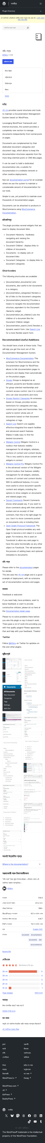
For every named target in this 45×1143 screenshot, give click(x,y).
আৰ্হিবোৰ (26, 1057)
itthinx (5, 55)
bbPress (7, 1094)
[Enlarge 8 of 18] (18, 814)
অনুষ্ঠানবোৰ (27, 1069)
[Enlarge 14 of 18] (39, 766)
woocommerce (36, 945)
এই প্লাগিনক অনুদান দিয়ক (10, 1029)
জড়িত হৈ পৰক (28, 1065)
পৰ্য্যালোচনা (8, 77)
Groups (9, 380)
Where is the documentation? (15, 864)
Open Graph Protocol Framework (20, 526)
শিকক (4, 1065)
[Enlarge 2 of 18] (18, 675)
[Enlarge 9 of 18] (18, 833)
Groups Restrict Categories (18, 398)
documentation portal (19, 180)
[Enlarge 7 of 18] (18, 787)
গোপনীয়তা (5, 1057)
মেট (4, 1090)
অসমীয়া (10, 1110)
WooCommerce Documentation (20, 358)
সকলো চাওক (39, 993)
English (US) (38, 929)
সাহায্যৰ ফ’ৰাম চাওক (8, 1011)
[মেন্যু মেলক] (41, 3)
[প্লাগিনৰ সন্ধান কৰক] (27, 27)
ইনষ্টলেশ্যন (8, 83)
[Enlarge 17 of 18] (39, 806)
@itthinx (12, 643)
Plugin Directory (8, 11)
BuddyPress (8, 1099)
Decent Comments (14, 500)
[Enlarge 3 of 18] (18, 688)
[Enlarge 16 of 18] (39, 792)
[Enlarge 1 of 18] (18, 661)
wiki (40, 940)
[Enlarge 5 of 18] (18, 726)
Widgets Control (13, 442)
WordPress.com (10, 1086)
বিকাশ (6, 89)
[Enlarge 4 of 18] (18, 716)
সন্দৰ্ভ (3, 1044)
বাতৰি (4, 1048)
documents (33, 940)
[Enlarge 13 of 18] (39, 743)
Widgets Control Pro (15, 464)
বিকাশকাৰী (5, 1073)
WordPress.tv (9, 1078)
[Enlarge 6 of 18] (18, 744)
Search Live (35, 329)
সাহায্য (7, 96)
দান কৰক (28, 1073)
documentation (26, 567)
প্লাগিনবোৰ (27, 1053)
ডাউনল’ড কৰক (8, 62)
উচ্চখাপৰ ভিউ (6, 951)
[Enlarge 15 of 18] (39, 778)
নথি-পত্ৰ (5, 110)
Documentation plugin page (18, 611)
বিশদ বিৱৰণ (8, 71)
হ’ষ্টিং (3, 1053)
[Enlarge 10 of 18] (39, 661)
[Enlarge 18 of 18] (39, 820)
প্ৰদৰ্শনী (26, 1044)
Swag (27, 1078)
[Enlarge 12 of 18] (39, 720)
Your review (7, 993)
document (25, 935)
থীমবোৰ (26, 1048)
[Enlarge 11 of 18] (39, 693)
